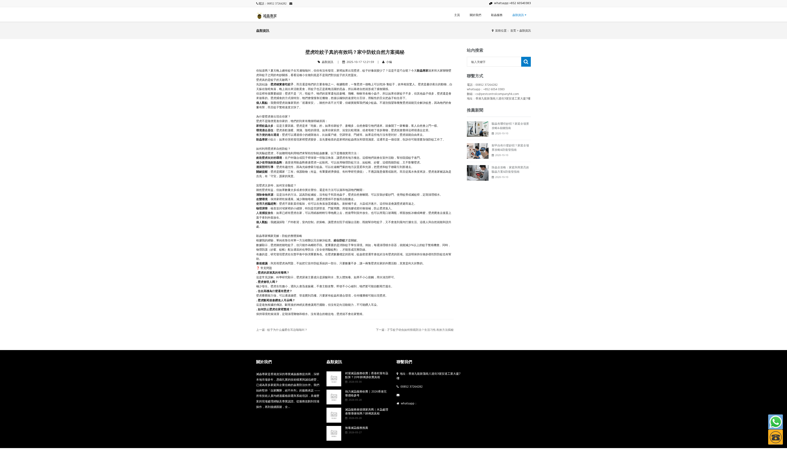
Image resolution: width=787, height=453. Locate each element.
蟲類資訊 (518, 15)
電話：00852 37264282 (272, 3)
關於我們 (475, 15)
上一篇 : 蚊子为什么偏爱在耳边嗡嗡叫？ (281, 330)
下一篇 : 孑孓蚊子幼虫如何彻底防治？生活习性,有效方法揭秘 (415, 330)
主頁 (457, 15)
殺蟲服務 (497, 15)
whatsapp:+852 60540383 (512, 3)
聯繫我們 (404, 361)
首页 (513, 30)
